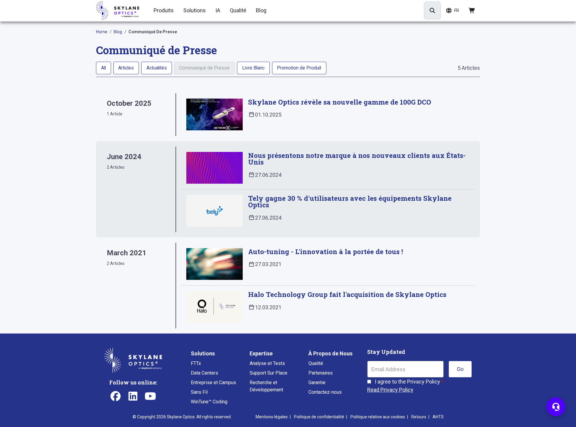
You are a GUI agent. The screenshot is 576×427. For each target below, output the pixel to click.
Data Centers (204, 373)
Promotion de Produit (299, 68)
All (103, 68)
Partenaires (320, 373)
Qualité (315, 363)
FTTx (196, 363)
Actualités (156, 68)
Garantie (317, 382)
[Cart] (472, 10)
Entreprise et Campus (213, 382)
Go (460, 369)
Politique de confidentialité (319, 416)
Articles (126, 68)
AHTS (438, 416)
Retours (418, 416)
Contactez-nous (325, 392)
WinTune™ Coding (209, 402)
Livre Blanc (253, 68)
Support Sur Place (268, 373)
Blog (118, 31)
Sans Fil (199, 392)
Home (101, 31)
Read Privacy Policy (390, 390)
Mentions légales (272, 416)
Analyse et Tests (267, 363)
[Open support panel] (555, 406)
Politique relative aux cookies (377, 416)
